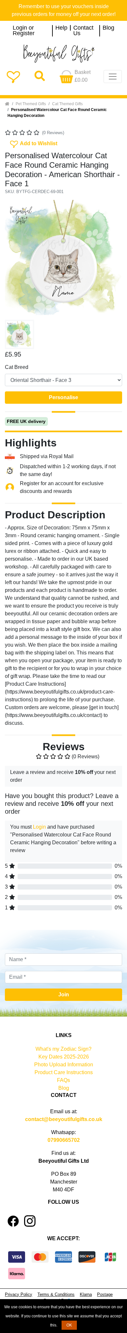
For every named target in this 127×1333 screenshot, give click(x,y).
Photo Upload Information (63, 1064)
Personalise (63, 397)
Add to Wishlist (33, 143)
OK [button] (69, 1325)
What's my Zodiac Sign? (63, 1049)
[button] (13, 258)
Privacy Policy (18, 1294)
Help (61, 28)
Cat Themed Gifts (67, 104)
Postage (105, 1294)
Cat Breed (16, 367)
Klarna (86, 1294)
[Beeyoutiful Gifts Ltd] (63, 54)
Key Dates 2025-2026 (63, 1056)
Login (39, 827)
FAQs (63, 1080)
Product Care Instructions (64, 1072)
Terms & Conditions (56, 1294)
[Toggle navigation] (113, 76)
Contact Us (83, 30)
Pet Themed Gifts (31, 104)
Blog (108, 28)
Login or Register (24, 30)
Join (63, 994)
